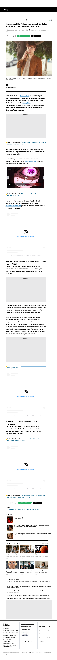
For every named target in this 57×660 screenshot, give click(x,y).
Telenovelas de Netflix (33, 509)
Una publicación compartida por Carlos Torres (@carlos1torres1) (25, 255)
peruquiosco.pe (6, 654)
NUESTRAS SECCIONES (43, 624)
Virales (40, 637)
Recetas (49, 637)
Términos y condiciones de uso (27, 624)
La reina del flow (11, 509)
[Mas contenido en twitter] (28, 641)
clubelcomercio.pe (15, 652)
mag (13, 654)
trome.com (39, 652)
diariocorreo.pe (47, 652)
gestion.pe (24, 652)
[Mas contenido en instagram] (31, 641)
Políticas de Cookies (25, 629)
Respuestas (42, 626)
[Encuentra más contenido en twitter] (10, 36)
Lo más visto (11, 514)
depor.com (31, 652)
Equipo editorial (6, 628)
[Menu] (2, 9)
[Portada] (6, 627)
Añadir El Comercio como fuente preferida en (38, 20)
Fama (40, 634)
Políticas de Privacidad (26, 626)
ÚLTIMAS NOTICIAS (12, 579)
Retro (48, 634)
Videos (48, 626)
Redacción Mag (12, 87)
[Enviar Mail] (6, 87)
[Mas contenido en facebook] (25, 641)
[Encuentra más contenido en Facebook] (7, 36)
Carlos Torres (21, 509)
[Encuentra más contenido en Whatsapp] (14, 36)
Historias (41, 641)
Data (48, 630)
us (39, 630)
